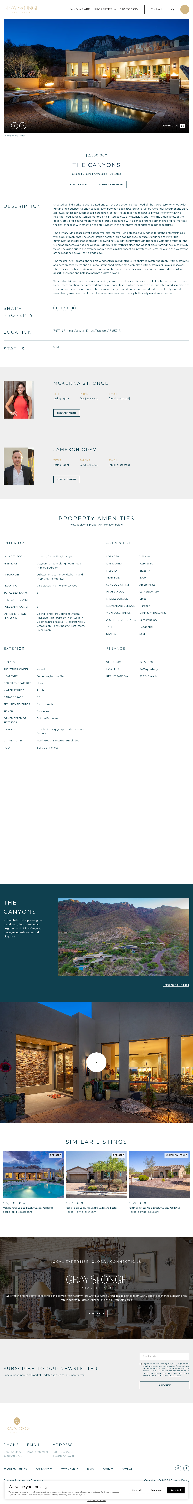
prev (14, 125)
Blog (90, 1469)
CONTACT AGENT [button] (66, 413)
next (22, 125)
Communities (44, 1469)
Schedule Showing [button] (111, 184)
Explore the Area (177, 985)
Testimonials (69, 1469)
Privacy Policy (175, 1375)
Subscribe (164, 1385)
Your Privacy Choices (96, 1500)
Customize (156, 1490)
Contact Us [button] (96, 1313)
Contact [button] (156, 9)
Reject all (137, 1490)
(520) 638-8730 (89, 398)
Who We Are (80, 9)
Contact (108, 1469)
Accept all (176, 1490)
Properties (103, 9)
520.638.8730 (129, 9)
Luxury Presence (32, 1480)
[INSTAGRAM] (178, 1468)
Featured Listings (15, 1469)
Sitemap (127, 1469)
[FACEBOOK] (186, 1468)
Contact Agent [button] (80, 184)
